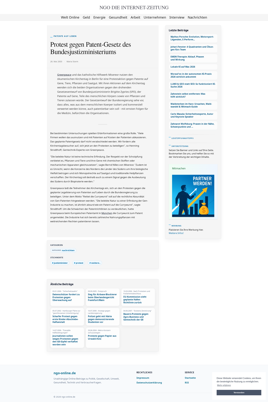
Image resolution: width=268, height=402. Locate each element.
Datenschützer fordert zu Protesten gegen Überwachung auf (66, 297)
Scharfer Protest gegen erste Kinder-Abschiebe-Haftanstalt (65, 319)
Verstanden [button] (239, 392)
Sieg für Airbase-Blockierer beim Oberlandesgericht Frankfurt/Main (102, 297)
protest (79, 262)
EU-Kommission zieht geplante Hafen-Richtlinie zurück (134, 299)
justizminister (61, 262)
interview (176, 17)
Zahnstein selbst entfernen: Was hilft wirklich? (188, 95)
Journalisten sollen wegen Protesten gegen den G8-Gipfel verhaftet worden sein (65, 340)
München (106, 213)
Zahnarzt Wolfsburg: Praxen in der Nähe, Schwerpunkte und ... (192, 125)
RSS (187, 382)
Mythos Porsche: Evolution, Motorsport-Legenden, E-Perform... (192, 38)
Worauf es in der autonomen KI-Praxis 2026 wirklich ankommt (191, 75)
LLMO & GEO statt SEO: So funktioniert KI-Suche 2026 (193, 85)
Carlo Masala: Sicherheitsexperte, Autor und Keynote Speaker (192, 115)
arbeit (135, 17)
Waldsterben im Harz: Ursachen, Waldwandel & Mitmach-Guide (191, 105)
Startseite (190, 377)
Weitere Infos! (176, 233)
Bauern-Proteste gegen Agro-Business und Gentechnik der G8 (135, 317)
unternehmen (155, 17)
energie (99, 17)
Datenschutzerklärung (149, 382)
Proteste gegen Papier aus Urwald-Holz (102, 337)
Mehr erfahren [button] (224, 385)
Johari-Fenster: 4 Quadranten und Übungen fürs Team (192, 48)
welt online (70, 17)
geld (86, 17)
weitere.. (95, 262)
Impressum (143, 377)
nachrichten (197, 17)
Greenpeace (64, 74)
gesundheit (118, 17)
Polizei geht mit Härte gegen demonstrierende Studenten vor (101, 319)
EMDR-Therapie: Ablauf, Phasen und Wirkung (187, 58)
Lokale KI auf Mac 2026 (183, 66)
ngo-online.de (65, 373)
